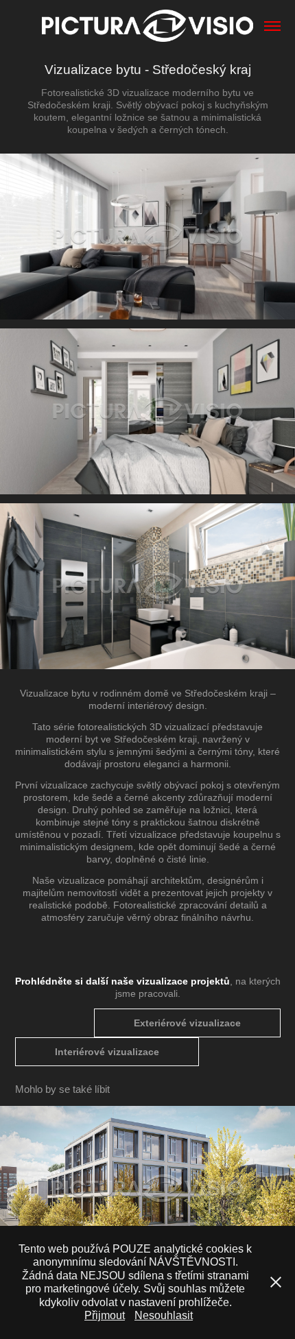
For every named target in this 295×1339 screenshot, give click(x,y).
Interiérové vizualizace (107, 1051)
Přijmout (104, 1315)
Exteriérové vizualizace (187, 1022)
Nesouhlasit (163, 1315)
